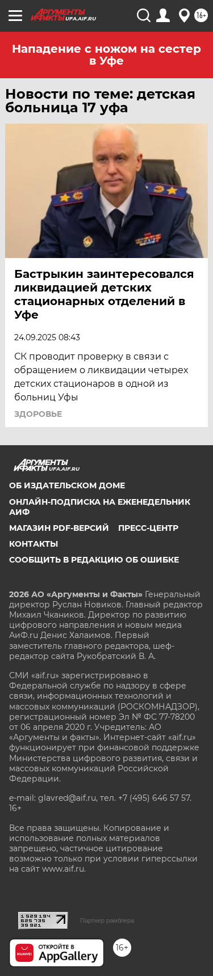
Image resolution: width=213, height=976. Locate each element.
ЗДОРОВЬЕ (38, 414)
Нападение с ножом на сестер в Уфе (106, 54)
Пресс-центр (148, 528)
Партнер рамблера (107, 920)
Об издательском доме (67, 485)
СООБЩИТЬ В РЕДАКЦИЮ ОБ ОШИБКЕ (94, 560)
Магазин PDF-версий (59, 528)
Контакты (33, 544)
